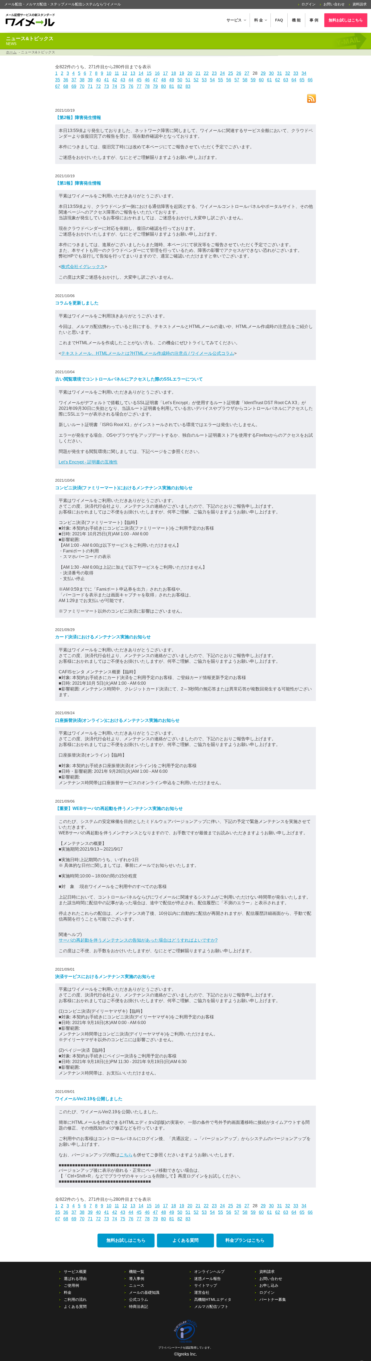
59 (253, 80)
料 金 (258, 20)
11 (117, 73)
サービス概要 (75, 1271)
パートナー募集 (272, 1299)
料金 (67, 1292)
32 (287, 73)
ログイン (308, 4)
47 (155, 80)
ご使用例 (71, 1285)
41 (106, 80)
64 (293, 80)
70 (82, 86)
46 (147, 80)
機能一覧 (136, 1271)
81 (171, 86)
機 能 (296, 20)
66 (310, 80)
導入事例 (136, 1278)
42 (114, 80)
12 (124, 73)
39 (90, 80)
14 (141, 73)
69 (73, 86)
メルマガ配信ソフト (211, 1306)
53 (204, 80)
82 (179, 86)
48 (163, 80)
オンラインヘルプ (209, 1271)
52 (196, 80)
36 (65, 80)
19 (181, 73)
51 (188, 80)
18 (173, 73)
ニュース (136, 1285)
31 (279, 73)
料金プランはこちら (245, 1240)
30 (271, 73)
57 (236, 80)
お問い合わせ (334, 4)
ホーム (11, 52)
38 (82, 80)
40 (98, 80)
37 (73, 80)
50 (179, 80)
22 (206, 73)
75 (122, 86)
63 (285, 80)
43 (122, 80)
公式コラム (138, 1299)
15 (149, 73)
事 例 (314, 20)
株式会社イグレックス (83, 266)
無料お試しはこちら (126, 1240)
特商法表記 (138, 1306)
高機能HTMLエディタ (212, 1299)
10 (108, 73)
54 (212, 80)
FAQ (279, 20)
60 (261, 80)
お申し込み (268, 1285)
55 (220, 80)
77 (139, 86)
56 (228, 80)
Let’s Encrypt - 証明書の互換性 (88, 462)
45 (139, 80)
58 (245, 80)
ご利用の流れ (75, 1299)
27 (246, 73)
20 (189, 73)
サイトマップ (205, 1285)
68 (65, 86)
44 (130, 80)
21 (198, 73)
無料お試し (346, 20)
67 (57, 86)
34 (303, 73)
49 (171, 80)
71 (90, 86)
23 (214, 73)
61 (269, 80)
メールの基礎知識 (144, 1292)
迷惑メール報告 (207, 1278)
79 (155, 86)
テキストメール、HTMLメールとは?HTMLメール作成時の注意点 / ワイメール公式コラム (147, 353)
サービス (234, 20)
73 (106, 86)
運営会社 (201, 1292)
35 (57, 80)
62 (277, 80)
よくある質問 (185, 1240)
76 (130, 86)
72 (98, 86)
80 (163, 86)
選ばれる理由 (75, 1278)
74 (114, 86)
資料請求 (360, 4)
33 (295, 73)
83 (188, 86)
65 (302, 80)
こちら (126, 1155)
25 (230, 73)
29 (263, 73)
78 (147, 86)
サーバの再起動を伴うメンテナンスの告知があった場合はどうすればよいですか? (138, 940)
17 (165, 73)
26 (238, 73)
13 (132, 73)
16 (157, 73)
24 (222, 73)
